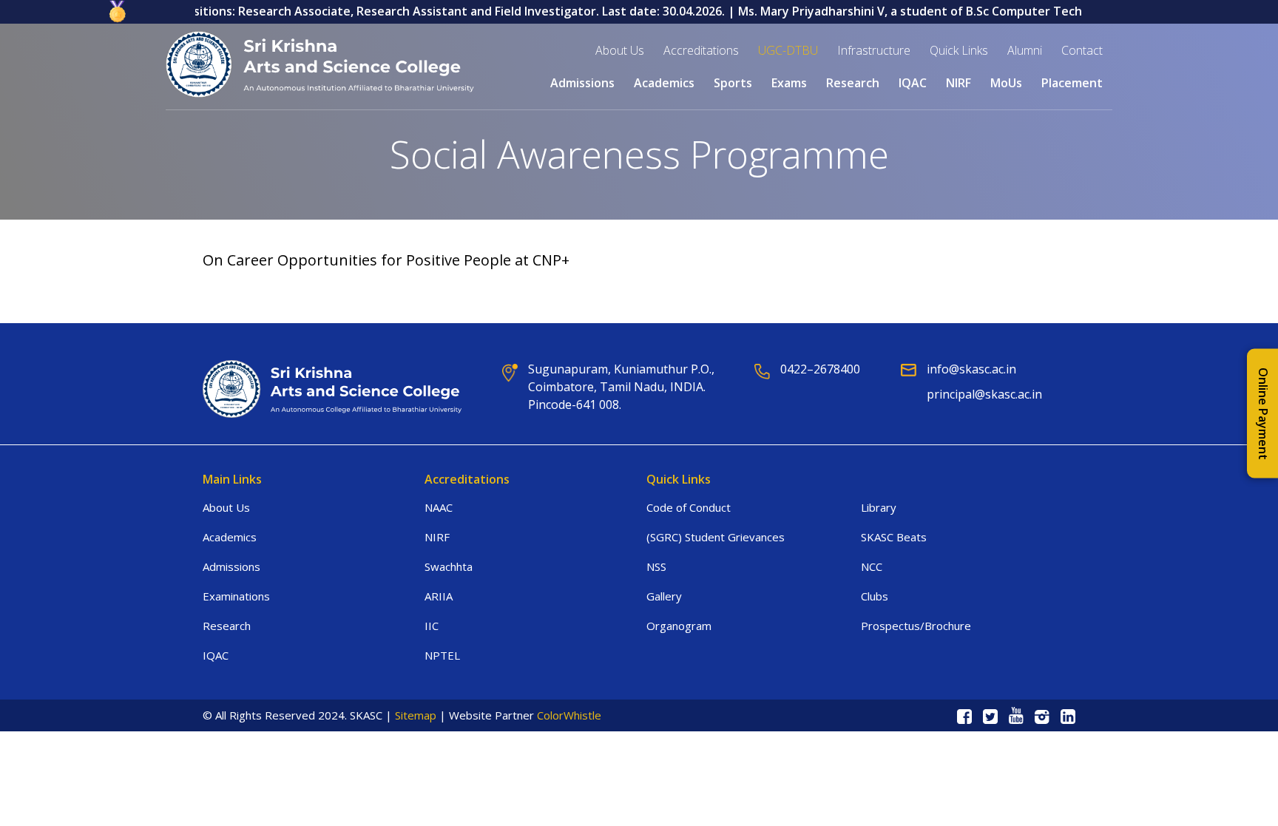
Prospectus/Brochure (916, 625)
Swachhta (449, 566)
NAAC (439, 507)
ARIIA (439, 596)
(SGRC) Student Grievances (715, 536)
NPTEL (442, 655)
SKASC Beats (894, 536)
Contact (1082, 50)
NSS (656, 566)
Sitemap (415, 715)
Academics (230, 536)
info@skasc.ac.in (971, 369)
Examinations (236, 596)
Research (852, 83)
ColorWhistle (569, 715)
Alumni (1024, 50)
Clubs (874, 596)
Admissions (582, 83)
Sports (733, 83)
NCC (871, 566)
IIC (432, 625)
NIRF (958, 83)
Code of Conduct (688, 507)
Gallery (664, 596)
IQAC (216, 655)
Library (878, 507)
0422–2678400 (820, 369)
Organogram (678, 625)
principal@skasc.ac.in (984, 394)
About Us (226, 507)
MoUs (1006, 83)
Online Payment (1263, 413)
